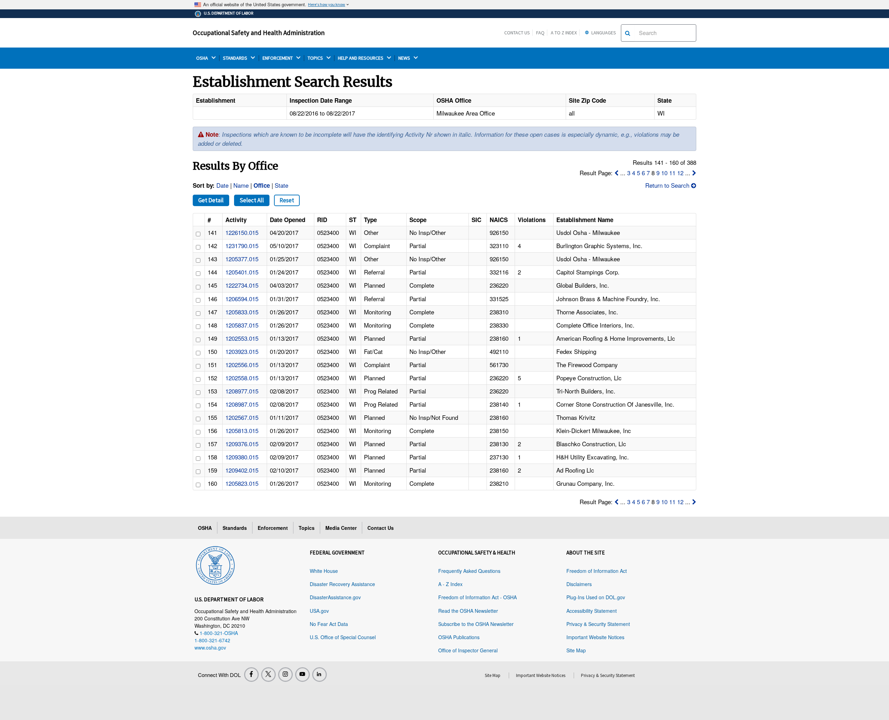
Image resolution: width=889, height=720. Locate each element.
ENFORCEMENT (278, 58)
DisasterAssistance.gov (335, 597)
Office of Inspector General (468, 650)
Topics (307, 527)
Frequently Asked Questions (469, 570)
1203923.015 (241, 351)
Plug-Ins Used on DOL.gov (595, 597)
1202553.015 (241, 338)
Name (241, 185)
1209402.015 (241, 470)
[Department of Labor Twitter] (268, 674)
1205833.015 (241, 311)
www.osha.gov (210, 647)
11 (672, 172)
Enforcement (273, 527)
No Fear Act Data (329, 623)
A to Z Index (564, 32)
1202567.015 (241, 417)
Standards (235, 527)
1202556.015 (241, 364)
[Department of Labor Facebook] (251, 674)
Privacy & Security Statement (598, 623)
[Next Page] (694, 172)
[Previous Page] (616, 172)
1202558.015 (241, 377)
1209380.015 (241, 456)
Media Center (341, 527)
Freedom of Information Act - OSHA (477, 597)
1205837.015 (241, 325)
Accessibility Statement (591, 610)
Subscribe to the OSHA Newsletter (476, 623)
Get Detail (211, 200)
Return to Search (667, 185)
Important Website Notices (595, 637)
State (281, 185)
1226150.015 (241, 232)
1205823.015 (241, 483)
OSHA (202, 58)
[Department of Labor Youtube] (302, 674)
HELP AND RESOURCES (361, 58)
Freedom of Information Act (596, 570)
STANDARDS (235, 58)
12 (680, 172)
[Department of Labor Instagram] (285, 674)
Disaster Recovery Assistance (342, 584)
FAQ (540, 32)
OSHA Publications (459, 637)
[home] (215, 564)
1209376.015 (241, 443)
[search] (627, 33)
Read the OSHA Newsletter (468, 610)
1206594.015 (241, 298)
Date (222, 185)
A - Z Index (450, 584)
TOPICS (316, 58)
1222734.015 (241, 285)
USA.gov (319, 610)
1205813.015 (241, 430)
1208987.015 (241, 404)
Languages (603, 32)
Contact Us (517, 32)
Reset (287, 200)
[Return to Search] (693, 185)
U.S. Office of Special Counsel (343, 637)
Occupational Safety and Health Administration (259, 32)
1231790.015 (241, 245)
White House (324, 570)
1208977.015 (241, 391)
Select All (252, 200)
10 (664, 172)
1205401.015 (241, 272)
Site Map (576, 650)
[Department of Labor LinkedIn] (319, 674)
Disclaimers (579, 584)
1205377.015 (241, 258)
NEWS (404, 58)
